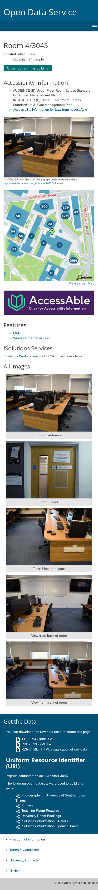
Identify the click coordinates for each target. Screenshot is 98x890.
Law (32, 54)
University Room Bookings (41, 816)
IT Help (15, 871)
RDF (24, 744)
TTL (24, 739)
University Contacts (24, 860)
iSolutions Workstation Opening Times (49, 826)
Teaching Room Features (40, 810)
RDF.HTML (29, 749)
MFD (16, 333)
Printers (27, 805)
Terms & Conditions (24, 850)
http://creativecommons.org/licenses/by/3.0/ (29, 183)
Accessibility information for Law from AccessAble (50, 109)
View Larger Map (81, 283)
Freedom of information (27, 839)
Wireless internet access (31, 338)
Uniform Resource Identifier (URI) (45, 763)
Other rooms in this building (27, 68)
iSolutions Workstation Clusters (44, 821)
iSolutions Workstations (21, 356)
